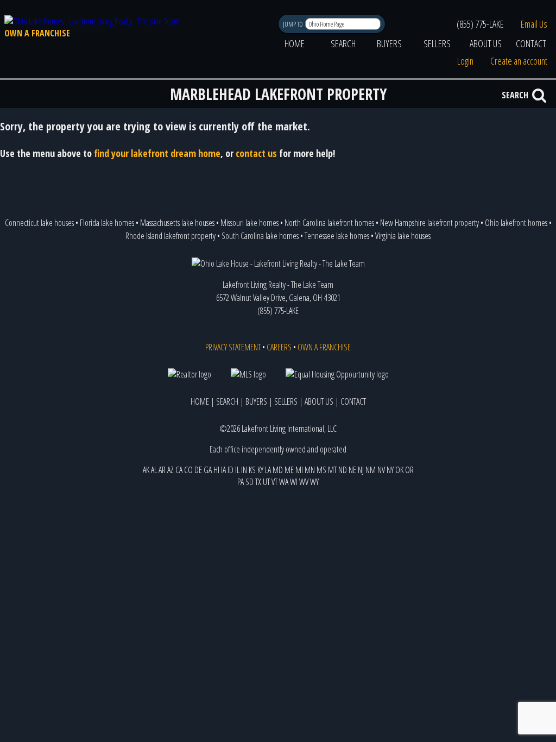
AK (146, 470)
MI (299, 470)
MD (278, 470)
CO (188, 470)
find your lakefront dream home (157, 153)
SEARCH (343, 43)
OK (399, 470)
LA (268, 470)
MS (321, 470)
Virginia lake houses (403, 236)
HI (216, 470)
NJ (361, 470)
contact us (256, 153)
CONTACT (531, 43)
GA (208, 470)
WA (283, 482)
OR (409, 470)
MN (310, 470)
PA (240, 482)
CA (178, 470)
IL (237, 470)
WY (314, 482)
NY (390, 470)
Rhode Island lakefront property (170, 236)
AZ (170, 470)
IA (223, 470)
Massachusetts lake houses (177, 223)
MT (332, 470)
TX (258, 482)
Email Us (534, 23)
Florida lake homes (107, 223)
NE (352, 470)
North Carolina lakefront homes (329, 223)
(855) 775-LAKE (480, 23)
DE (198, 470)
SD (249, 482)
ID (230, 470)
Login (465, 60)
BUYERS (389, 43)
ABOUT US (486, 43)
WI (294, 482)
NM (370, 470)
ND (342, 470)
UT (266, 482)
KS (252, 470)
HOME (295, 43)
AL (154, 470)
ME (289, 470)
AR (162, 470)
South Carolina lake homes (260, 236)
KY (260, 470)
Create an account (518, 60)
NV (381, 470)
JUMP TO (293, 24)
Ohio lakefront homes (516, 223)
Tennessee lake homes (337, 236)
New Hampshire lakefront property (429, 223)
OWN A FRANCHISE (37, 33)
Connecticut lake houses (39, 223)
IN (244, 470)
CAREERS (279, 347)
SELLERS (437, 43)
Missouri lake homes (249, 223)
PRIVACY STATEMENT (233, 347)
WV (303, 482)
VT (274, 482)
